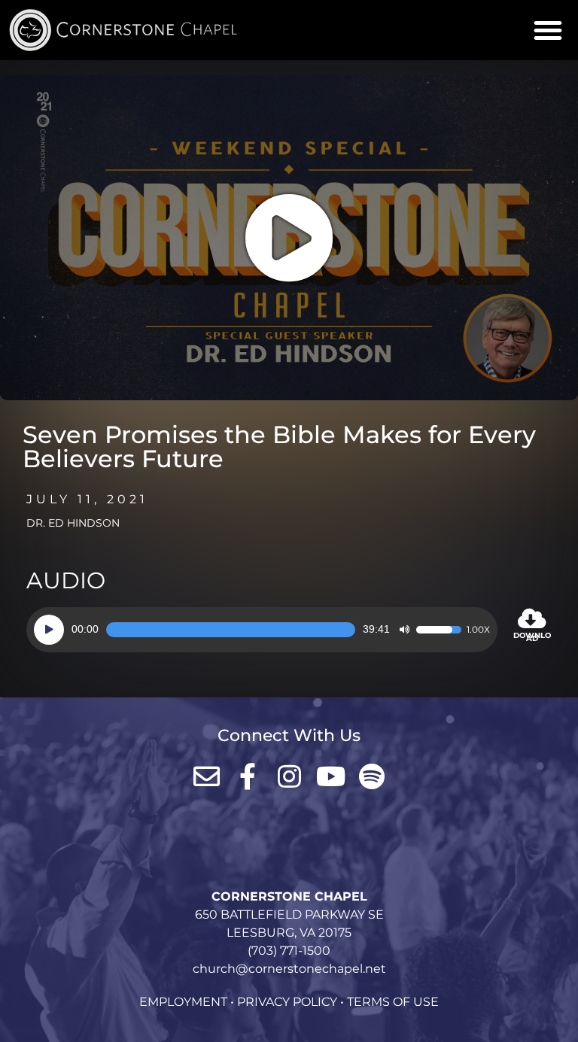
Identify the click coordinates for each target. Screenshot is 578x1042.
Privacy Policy (287, 1002)
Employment (183, 1002)
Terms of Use (393, 1002)
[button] (547, 30)
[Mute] (404, 629)
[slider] (230, 629)
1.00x (478, 629)
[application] (262, 630)
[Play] (49, 630)
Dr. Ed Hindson (73, 523)
